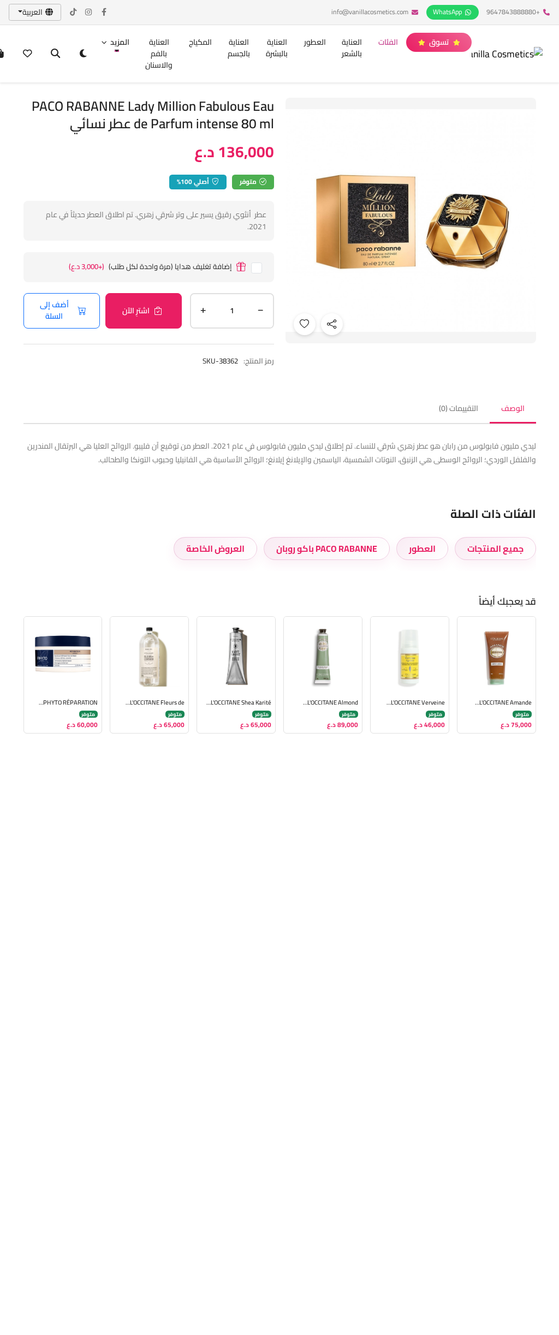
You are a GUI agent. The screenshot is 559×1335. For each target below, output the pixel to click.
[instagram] (89, 12)
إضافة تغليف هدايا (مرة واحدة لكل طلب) (150, 267)
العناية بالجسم (239, 48)
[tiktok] (74, 12)
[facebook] (104, 12)
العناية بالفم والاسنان (159, 53)
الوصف (513, 408)
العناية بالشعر (352, 48)
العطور (315, 42)
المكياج (200, 42)
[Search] (55, 54)
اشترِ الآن (136, 310)
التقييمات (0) (458, 408)
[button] (115, 42)
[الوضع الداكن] (83, 54)
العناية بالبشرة (277, 48)
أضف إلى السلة (54, 310)
